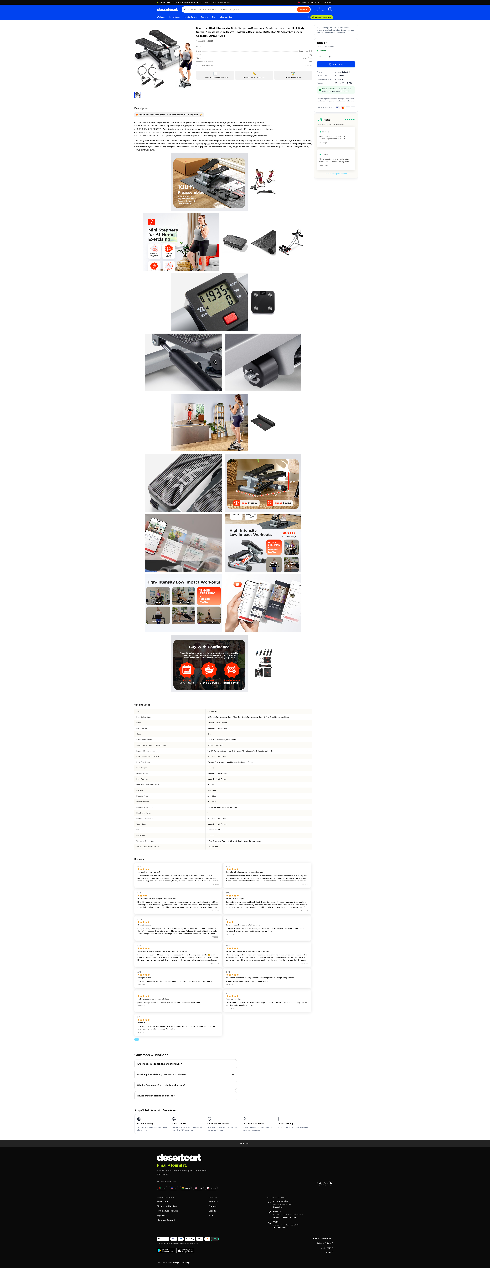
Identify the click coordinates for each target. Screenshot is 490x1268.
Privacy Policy (325, 1243)
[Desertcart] (167, 9)
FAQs (329, 1252)
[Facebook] (331, 1183)
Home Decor (174, 17)
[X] (325, 1183)
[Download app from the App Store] (185, 1250)
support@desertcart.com (285, 1217)
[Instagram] (319, 1183)
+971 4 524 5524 (280, 1227)
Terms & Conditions (322, 1238)
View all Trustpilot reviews (336, 174)
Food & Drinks (190, 17)
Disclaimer (327, 1247)
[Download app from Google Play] (166, 1250)
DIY (213, 17)
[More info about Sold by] (349, 72)
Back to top (245, 1143)
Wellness (161, 17)
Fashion (204, 17)
